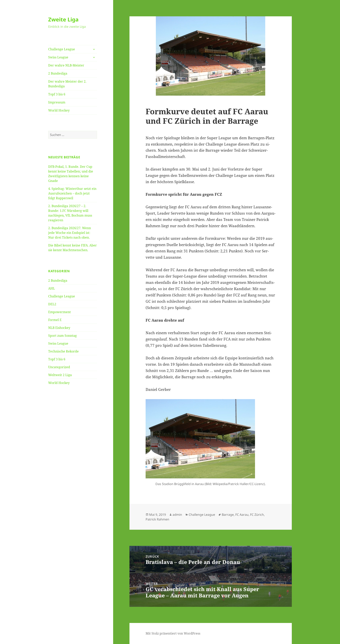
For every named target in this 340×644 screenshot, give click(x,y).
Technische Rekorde (63, 351)
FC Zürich (257, 514)
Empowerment (59, 312)
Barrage (228, 514)
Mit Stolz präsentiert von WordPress (173, 633)
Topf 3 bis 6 (56, 94)
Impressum (56, 102)
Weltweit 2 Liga (60, 375)
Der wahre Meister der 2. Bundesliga (67, 83)
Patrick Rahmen (157, 519)
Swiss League (58, 57)
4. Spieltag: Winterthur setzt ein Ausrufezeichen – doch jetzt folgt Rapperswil (72, 193)
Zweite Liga (63, 19)
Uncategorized (59, 367)
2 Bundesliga (57, 73)
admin (177, 514)
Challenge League (61, 49)
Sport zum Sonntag (62, 335)
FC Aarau (242, 514)
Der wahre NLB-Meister (66, 65)
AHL (51, 288)
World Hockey (59, 110)
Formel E (55, 320)
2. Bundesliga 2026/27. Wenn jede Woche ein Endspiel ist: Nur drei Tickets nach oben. (69, 233)
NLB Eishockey (59, 328)
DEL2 (52, 304)
